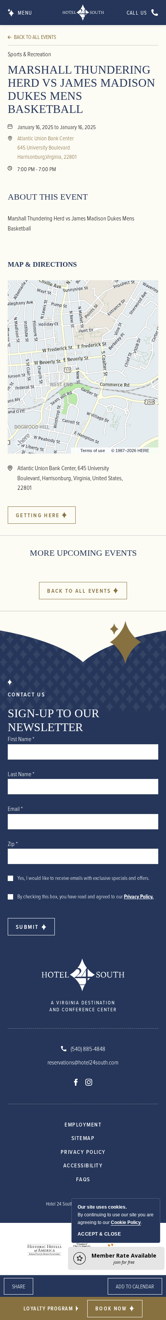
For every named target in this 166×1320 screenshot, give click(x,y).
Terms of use (92, 450)
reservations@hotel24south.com (83, 1062)
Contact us (26, 694)
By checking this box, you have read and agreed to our (85, 896)
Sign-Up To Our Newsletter (53, 720)
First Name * (21, 739)
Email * (15, 808)
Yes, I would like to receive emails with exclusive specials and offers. (83, 877)
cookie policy (126, 1222)
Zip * (13, 843)
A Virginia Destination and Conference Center (83, 1006)
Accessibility (83, 1165)
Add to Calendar (135, 1286)
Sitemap (83, 1138)
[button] (114, 1308)
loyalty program (48, 1308)
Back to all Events (35, 36)
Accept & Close (99, 1234)
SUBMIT (27, 927)
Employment (83, 1124)
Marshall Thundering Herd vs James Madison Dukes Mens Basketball (81, 89)
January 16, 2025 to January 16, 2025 (56, 126)
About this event (48, 197)
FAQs (83, 1179)
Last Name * (21, 774)
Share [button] (18, 1286)
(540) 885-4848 (88, 1048)
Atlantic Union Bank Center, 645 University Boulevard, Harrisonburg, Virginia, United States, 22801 (70, 478)
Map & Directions (42, 264)
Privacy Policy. (139, 896)
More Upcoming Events (83, 553)
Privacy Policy (83, 1152)
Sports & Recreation (29, 54)
